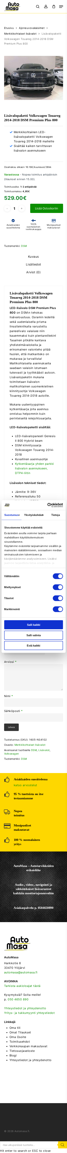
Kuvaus (33, 256)
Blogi (13, 1055)
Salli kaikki (33, 624)
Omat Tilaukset (20, 1032)
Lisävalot (44, 750)
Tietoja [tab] (55, 514)
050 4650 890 (18, 999)
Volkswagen (11, 753)
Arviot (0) (33, 272)
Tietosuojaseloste (22, 1051)
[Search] (62, 1144)
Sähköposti (13, 711)
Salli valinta (33, 635)
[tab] (33, 256)
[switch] (58, 587)
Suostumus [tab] (11, 514)
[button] (61, 6)
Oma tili (15, 1027)
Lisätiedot (33, 264)
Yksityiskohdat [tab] (33, 514)
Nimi (8, 696)
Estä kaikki (33, 645)
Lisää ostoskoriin (46, 208)
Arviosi (10, 662)
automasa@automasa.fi (21, 972)
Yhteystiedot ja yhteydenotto (25, 1008)
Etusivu (9, 28)
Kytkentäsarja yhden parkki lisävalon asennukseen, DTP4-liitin (34, 468)
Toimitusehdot (19, 1041)
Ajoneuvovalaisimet (31, 28)
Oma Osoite (17, 1037)
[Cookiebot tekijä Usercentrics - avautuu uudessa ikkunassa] (48, 505)
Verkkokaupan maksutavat (28, 1046)
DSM (24, 245)
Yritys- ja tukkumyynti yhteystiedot (29, 1013)
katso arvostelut (25, 785)
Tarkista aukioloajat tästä (22, 986)
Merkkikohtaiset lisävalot (20, 33)
